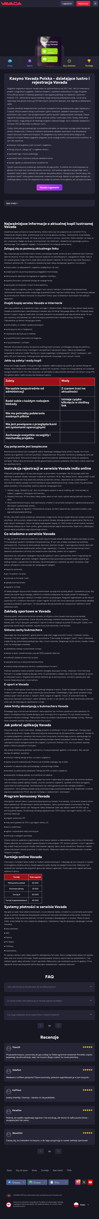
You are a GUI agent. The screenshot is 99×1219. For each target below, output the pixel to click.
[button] (96, 32)
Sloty (9, 1170)
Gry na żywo (22, 1170)
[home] (11, 3)
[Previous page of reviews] (41, 1151)
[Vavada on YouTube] (90, 1182)
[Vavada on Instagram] (77, 1182)
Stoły (34, 1170)
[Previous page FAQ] (41, 1025)
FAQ (69, 1170)
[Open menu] (95, 3)
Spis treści (58, 1170)
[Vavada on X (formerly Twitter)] (84, 1182)
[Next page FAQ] (58, 1025)
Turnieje (45, 1170)
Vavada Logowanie (49, 187)
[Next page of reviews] (58, 1151)
